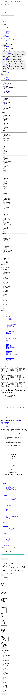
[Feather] (3, 616)
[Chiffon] (3, 615)
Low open (6, 138)
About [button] (4, 533)
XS (18, 570)
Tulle (5, 191)
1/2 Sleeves (6, 246)
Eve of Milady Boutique (11, 330)
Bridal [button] (4, 483)
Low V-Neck (7, 219)
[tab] (15, 339)
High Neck (6, 217)
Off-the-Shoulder (7, 220)
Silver (5, 307)
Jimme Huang (8, 334)
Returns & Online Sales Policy (14, 445)
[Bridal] (6, 580)
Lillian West (8, 342)
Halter (5, 215)
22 (20, 56)
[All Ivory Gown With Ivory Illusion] (4, 416)
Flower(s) (6, 165)
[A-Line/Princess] (4, 631)
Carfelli (7, 327)
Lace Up (6, 136)
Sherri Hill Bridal (9, 356)
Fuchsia (6, 291)
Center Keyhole (7, 118)
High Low (6, 120)
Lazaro (7, 341)
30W (11, 66)
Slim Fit (6, 240)
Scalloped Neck (7, 224)
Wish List (14, 465)
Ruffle (5, 168)
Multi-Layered (7, 122)
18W (23, 61)
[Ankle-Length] (3, 620)
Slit (5, 128)
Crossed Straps (7, 135)
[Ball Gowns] (4, 585)
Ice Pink (6, 287)
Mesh (5, 183)
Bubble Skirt (7, 115)
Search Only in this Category (8, 42)
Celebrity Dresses (8, 117)
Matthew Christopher (10, 347)
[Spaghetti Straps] (4, 645)
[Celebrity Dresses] (5, 592)
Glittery (6, 146)
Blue (5, 281)
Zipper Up (6, 140)
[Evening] (6, 583)
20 (15, 56)
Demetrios (8, 328)
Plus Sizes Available (8, 126)
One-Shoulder (7, 222)
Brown (5, 303)
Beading (6, 158)
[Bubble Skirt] (5, 591)
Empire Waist (7, 238)
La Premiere (8, 340)
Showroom (14, 458)
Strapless (6, 228)
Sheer (5, 139)
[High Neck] (4, 628)
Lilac (5, 285)
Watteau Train (7, 208)
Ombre (5, 150)
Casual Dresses (7, 83)
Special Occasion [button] (6, 513)
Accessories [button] (5, 503)
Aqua (5, 276)
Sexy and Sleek (7, 107)
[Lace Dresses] (4, 587)
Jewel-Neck (6, 218)
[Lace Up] (4, 599)
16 (3, 567)
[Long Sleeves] (4, 639)
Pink (5, 289)
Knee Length (7, 203)
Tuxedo (4, 522)
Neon (5, 149)
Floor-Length (7, 202)
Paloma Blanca (9, 351)
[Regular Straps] (4, 644)
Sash (5, 170)
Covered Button (7, 134)
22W (11, 64)
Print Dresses (7, 106)
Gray (5, 305)
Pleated (5, 124)
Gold (5, 301)
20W (13, 569)
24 (13, 567)
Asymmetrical (7, 198)
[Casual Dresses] (6, 581)
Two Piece (6, 110)
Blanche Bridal (9, 325)
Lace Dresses (7, 100)
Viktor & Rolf (8, 360)
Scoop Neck (7, 226)
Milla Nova (8, 349)
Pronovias (8, 352)
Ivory (5, 299)
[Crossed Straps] (4, 598)
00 (10, 52)
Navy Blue (6, 282)
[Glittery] (2, 603)
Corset (5, 119)
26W (24, 64)
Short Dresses (7, 108)
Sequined (6, 187)
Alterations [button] (5, 526)
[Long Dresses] (4, 589)
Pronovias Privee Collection (11, 354)
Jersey (5, 181)
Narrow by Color (6, 267)
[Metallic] (2, 604)
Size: (2, 401)
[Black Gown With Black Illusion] (7, 416)
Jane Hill (7, 332)
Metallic (6, 147)
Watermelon (6, 292)
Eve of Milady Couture (10, 331)
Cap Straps (6, 258)
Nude (5, 300)
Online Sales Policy (5, 422)
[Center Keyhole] (5, 593)
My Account (5, 9)
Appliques (6, 157)
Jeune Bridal (8, 333)
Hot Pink (6, 290)
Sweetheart (6, 229)
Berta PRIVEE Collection (11, 324)
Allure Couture (9, 319)
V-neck (5, 231)
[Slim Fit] (4, 635)
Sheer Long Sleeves (8, 250)
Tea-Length (6, 207)
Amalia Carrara (9, 320)
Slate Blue (6, 279)
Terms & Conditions (14, 449)
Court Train (6, 200)
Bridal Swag (8, 362)
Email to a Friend (4, 423)
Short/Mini (6, 204)
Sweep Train (7, 206)
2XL (7, 571)
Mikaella (7, 348)
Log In (4, 12)
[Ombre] (2, 606)
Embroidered (7, 162)
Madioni (7, 344)
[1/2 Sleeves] (4, 637)
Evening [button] (5, 495)
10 (13, 54)
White (5, 308)
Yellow (5, 269)
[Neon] (2, 605)
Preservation (8, 363)
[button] (5, 24)
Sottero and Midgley (10, 358)
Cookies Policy (14, 454)
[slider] (25, 555)
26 (10, 59)
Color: (2, 413)
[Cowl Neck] (4, 626)
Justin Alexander (9, 337)
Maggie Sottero (9, 345)
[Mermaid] (4, 634)
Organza (6, 184)
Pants (5, 104)
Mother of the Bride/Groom (10, 87)
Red (5, 295)
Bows (5, 159)
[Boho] (4, 586)
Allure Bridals (9, 318)
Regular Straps (7, 259)
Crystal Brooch (7, 161)
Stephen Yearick (9, 359)
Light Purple (7, 286)
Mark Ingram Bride (10, 346)
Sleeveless (6, 252)
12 (18, 54)
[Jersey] (3, 617)
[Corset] (5, 594)
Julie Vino (8, 335)
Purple (5, 283)
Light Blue (6, 278)
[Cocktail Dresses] (6, 582)
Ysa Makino (8, 361)
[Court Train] (3, 623)
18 (6, 567)
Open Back (6, 123)
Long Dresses (7, 102)
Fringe (5, 166)
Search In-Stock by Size (8, 48)
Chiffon (6, 178)
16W (16, 61)
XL (24, 68)
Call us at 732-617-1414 (5, 4)
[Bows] (3, 611)
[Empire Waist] (4, 632)
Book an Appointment (7, 545)
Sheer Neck (6, 227)
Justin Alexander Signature (11, 338)
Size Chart (3, 421)
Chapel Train (7, 199)
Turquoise (6, 277)
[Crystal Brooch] (3, 612)
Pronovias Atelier (9, 353)
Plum (5, 294)
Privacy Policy (14, 452)
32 (24, 567)
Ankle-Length (7, 197)
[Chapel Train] (3, 622)
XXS (24, 66)
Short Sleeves (7, 251)
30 (20, 59)
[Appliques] (3, 608)
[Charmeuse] (3, 614)
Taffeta (5, 190)
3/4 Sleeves (6, 247)
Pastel (5, 151)
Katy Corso (8, 339)
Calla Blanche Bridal (10, 326)
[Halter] (4, 627)
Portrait (5, 223)
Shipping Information (14, 447)
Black (5, 304)
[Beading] (3, 609)
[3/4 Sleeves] (4, 638)
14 (23, 54)
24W (18, 64)
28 (15, 59)
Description (5, 426)
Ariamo (7, 321)
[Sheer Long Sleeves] (4, 640)
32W (18, 66)
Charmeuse (6, 177)
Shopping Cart (6, 10)
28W (4, 570)
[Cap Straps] (4, 643)
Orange (6, 296)
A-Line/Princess (7, 236)
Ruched (6, 127)
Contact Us (14, 460)
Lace (5, 167)
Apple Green (7, 272)
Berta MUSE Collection (11, 323)
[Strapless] (4, 646)
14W (10, 61)
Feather (5, 163)
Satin (5, 186)
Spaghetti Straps (7, 261)
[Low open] (4, 600)
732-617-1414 (18, 420)
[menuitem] (15, 9)
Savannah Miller (9, 355)
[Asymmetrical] (3, 621)
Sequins (6, 171)
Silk (5, 188)
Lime (5, 274)
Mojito (5, 270)
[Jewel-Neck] (4, 629)
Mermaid (6, 239)
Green (5, 273)
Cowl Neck (6, 214)
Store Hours (14, 456)
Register (5, 11)
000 (3, 566)
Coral (5, 298)
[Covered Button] (4, 597)
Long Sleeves (7, 249)
